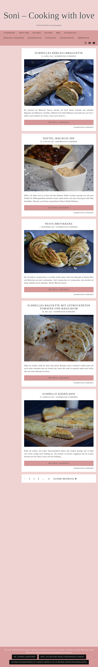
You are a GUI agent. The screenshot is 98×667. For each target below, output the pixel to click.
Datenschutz (67, 38)
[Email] (94, 43)
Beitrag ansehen (59, 122)
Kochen (37, 33)
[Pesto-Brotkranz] (59, 272)
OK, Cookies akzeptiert (24, 656)
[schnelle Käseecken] (59, 446)
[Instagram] (86, 43)
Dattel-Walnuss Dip (59, 138)
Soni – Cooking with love (49, 15)
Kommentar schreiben (65, 56)
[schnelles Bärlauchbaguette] (59, 105)
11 (49, 479)
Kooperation (35, 38)
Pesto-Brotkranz (59, 223)
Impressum (83, 38)
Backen (49, 33)
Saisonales (70, 33)
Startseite (9, 33)
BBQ (58, 33)
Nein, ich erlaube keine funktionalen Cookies (62, 656)
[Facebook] (90, 43)
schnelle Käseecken (58, 393)
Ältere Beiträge (64, 479)
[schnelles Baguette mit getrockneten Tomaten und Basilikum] (59, 361)
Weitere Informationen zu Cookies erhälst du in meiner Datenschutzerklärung (49, 662)
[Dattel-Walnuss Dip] (59, 191)
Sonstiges (51, 38)
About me (24, 33)
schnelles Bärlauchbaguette (59, 53)
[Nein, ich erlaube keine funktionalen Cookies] (95, 657)
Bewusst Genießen (14, 38)
